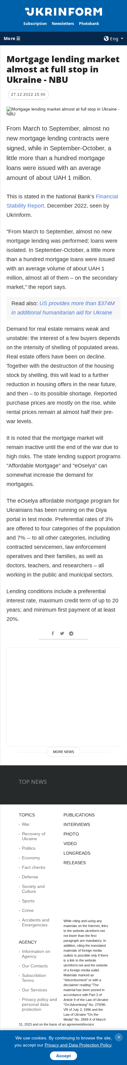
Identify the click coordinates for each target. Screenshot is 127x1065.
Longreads (76, 853)
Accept (63, 1055)
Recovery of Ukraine (33, 836)
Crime (28, 910)
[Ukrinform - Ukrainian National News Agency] (63, 11)
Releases (74, 862)
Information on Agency (36, 954)
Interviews (76, 824)
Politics (28, 848)
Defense (30, 876)
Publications (79, 814)
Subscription (35, 23)
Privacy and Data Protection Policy (78, 1045)
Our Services (34, 989)
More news (63, 752)
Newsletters (63, 23)
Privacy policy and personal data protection (39, 1004)
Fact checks (33, 867)
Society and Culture (33, 889)
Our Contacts (35, 965)
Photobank (89, 23)
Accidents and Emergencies (35, 922)
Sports (28, 900)
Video (70, 843)
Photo (71, 834)
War (26, 824)
